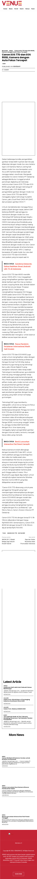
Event (5, 715)
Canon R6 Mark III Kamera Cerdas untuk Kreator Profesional (16, 758)
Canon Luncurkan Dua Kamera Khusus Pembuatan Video (15, 788)
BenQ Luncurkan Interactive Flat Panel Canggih (15, 817)
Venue (5, 685)
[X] (8, 74)
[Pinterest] (13, 74)
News (11, 50)
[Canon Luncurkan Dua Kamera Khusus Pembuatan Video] (18, 775)
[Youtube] (24, 869)
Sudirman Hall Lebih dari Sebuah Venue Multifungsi (18, 688)
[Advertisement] (18, 31)
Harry (6, 70)
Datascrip (21, 533)
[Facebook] (4, 74)
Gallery (6, 698)
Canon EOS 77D (12, 533)
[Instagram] (16, 869)
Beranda (5, 50)
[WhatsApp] (18, 74)
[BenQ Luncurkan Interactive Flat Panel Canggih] (18, 805)
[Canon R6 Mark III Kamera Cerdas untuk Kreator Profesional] (18, 746)
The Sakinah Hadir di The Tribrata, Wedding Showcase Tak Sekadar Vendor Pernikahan (18, 718)
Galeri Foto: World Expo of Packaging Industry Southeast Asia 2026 (17, 700)
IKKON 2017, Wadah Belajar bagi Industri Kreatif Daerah (8, 542)
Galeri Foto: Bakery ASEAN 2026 (15, 709)
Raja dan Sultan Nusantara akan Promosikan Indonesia (28, 542)
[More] (22, 74)
